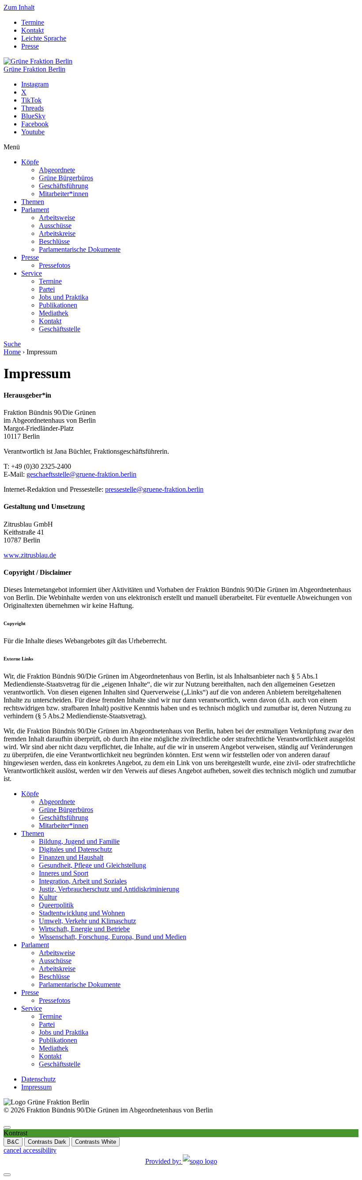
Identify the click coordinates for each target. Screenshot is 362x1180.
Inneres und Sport (63, 873)
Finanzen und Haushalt (71, 857)
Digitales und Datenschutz (75, 849)
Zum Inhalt (19, 7)
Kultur (48, 897)
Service (31, 273)
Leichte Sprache (43, 38)
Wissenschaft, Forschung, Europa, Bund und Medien (112, 937)
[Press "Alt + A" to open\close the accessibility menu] (7, 1127)
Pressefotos (54, 265)
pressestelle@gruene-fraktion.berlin (154, 489)
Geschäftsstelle (59, 329)
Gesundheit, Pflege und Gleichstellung (92, 865)
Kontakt (32, 30)
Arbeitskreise (57, 233)
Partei (47, 289)
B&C (13, 1141)
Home (12, 352)
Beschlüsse (54, 241)
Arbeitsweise (57, 217)
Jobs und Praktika (63, 297)
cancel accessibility (30, 1150)
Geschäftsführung (63, 186)
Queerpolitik (56, 905)
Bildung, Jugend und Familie (79, 841)
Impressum (36, 1087)
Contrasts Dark (47, 1141)
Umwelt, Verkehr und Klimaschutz (87, 921)
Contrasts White (95, 1141)
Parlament (35, 209)
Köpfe (30, 162)
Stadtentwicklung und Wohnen (82, 913)
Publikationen (58, 305)
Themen (32, 201)
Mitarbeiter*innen (63, 193)
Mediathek (53, 313)
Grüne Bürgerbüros (66, 178)
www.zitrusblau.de (30, 555)
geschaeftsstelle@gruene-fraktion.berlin (81, 474)
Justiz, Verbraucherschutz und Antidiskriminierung (109, 889)
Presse (30, 46)
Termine (32, 22)
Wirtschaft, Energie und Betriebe (84, 929)
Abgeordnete (57, 170)
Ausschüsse (55, 225)
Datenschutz (38, 1079)
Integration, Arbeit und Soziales (83, 881)
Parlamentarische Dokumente (80, 249)
